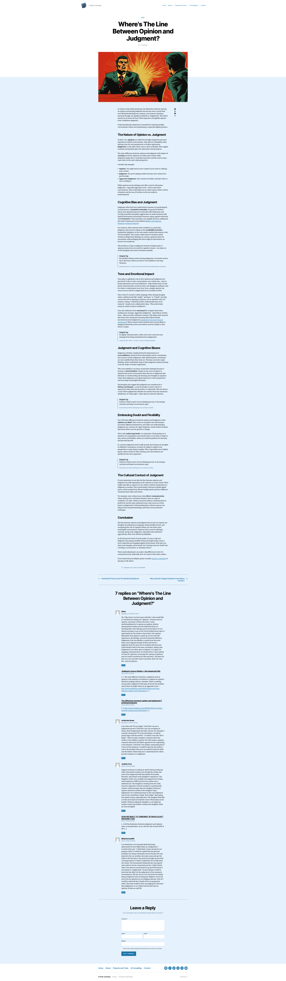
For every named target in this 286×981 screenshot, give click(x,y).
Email (145, 933)
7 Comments (144, 45)
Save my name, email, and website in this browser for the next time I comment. (142, 948)
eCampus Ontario (131, 224)
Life (131, 567)
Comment (124, 919)
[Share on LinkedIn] (175, 109)
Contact (203, 5)
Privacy (114, 977)
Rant (143, 17)
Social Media (141, 567)
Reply (123, 665)
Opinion (135, 567)
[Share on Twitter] (175, 111)
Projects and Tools (180, 5)
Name (123, 933)
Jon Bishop (107, 977)
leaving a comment (159, 559)
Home (164, 5)
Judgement (126, 567)
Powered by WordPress (126, 977)
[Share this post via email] (175, 116)
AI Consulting (193, 5)
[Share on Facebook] (175, 113)
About (170, 5)
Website (123, 941)
